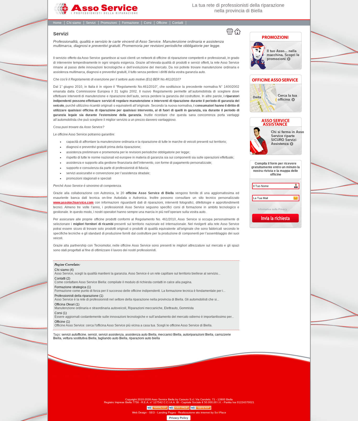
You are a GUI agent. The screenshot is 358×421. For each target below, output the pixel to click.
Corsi (147, 23)
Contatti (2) (62, 278)
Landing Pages (166, 412)
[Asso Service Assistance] (274, 121)
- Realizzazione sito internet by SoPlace (201, 412)
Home (57, 23)
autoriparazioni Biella (198, 334)
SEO (152, 412)
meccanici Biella (169, 334)
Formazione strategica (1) (73, 287)
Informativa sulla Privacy (272, 209)
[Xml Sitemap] (200, 407)
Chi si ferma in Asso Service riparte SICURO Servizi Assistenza (287, 138)
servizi (92, 334)
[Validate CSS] (179, 407)
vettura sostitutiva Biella (79, 338)
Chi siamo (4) (64, 270)
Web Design (139, 412)
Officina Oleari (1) (67, 304)
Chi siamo (74, 23)
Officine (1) (62, 322)
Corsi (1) (61, 313)
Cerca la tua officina (287, 97)
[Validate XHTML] (158, 407)
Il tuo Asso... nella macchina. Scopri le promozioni (283, 55)
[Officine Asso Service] (274, 78)
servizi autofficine (74, 334)
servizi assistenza (111, 334)
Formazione (130, 23)
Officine (161, 23)
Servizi (91, 23)
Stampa (230, 31)
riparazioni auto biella (144, 338)
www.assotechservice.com (73, 202)
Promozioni (109, 23)
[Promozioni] (274, 35)
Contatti (177, 23)
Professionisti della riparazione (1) (79, 296)
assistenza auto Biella (140, 334)
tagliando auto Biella (112, 338)
